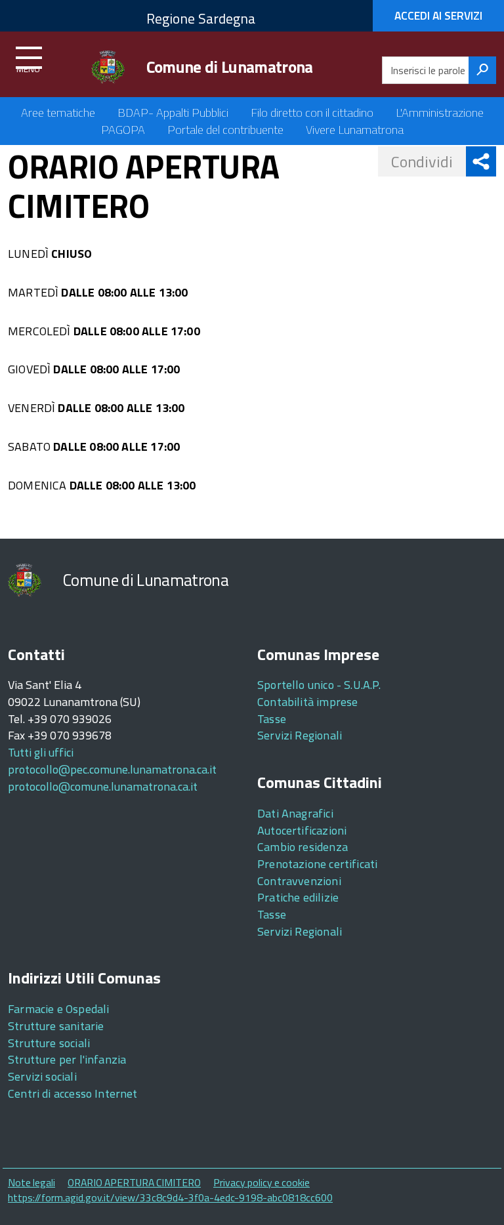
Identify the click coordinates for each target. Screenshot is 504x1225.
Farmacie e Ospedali (58, 1009)
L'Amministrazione (440, 112)
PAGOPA (123, 129)
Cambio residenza (302, 847)
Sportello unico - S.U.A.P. (319, 685)
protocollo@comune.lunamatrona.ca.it (103, 786)
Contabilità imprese (307, 702)
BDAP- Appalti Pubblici (172, 112)
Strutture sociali (49, 1043)
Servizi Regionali (299, 735)
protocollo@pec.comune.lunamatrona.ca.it (112, 769)
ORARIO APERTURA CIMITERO (134, 1182)
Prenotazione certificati (317, 864)
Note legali (31, 1182)
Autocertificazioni (301, 830)
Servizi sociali (42, 1076)
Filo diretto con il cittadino (312, 112)
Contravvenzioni (299, 881)
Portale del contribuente (225, 129)
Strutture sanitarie (56, 1026)
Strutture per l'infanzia (67, 1059)
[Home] (108, 67)
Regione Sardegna (200, 18)
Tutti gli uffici (41, 752)
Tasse (271, 719)
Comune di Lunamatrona (229, 66)
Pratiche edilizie (298, 897)
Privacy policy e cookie (261, 1182)
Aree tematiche (58, 112)
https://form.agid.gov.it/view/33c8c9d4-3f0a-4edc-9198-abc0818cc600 (170, 1197)
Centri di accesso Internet (73, 1093)
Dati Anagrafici (295, 813)
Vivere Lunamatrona (355, 129)
